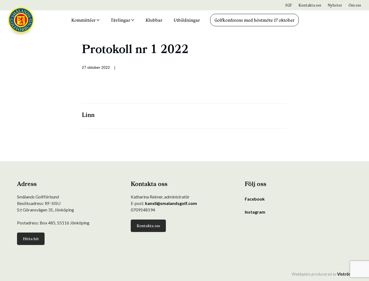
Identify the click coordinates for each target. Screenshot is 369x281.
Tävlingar (120, 20)
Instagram (255, 211)
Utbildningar (187, 20)
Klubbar (154, 20)
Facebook (255, 198)
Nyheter (335, 5)
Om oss (354, 5)
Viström (344, 274)
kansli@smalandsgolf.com (171, 203)
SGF (288, 5)
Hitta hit (31, 238)
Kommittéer (83, 20)
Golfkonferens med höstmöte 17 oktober (254, 20)
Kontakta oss (309, 5)
